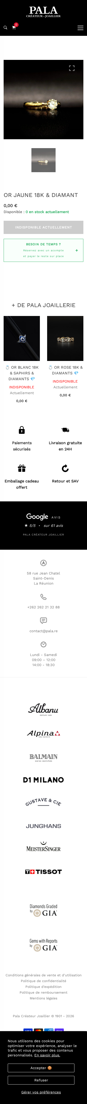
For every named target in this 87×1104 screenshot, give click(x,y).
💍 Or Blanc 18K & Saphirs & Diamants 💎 (22, 373)
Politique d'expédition (43, 987)
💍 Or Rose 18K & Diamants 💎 (65, 370)
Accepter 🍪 (41, 1068)
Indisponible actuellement (43, 227)
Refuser (41, 1080)
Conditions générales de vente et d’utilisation (44, 975)
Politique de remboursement (43, 992)
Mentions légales (43, 998)
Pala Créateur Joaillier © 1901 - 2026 (43, 1016)
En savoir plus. (47, 1055)
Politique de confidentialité (43, 981)
